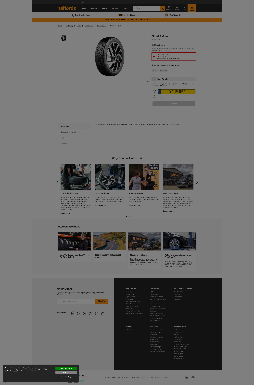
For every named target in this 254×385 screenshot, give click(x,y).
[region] (41, 373)
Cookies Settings (66, 377)
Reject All (66, 372)
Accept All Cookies (66, 368)
